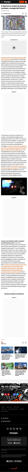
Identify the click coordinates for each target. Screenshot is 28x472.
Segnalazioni (9, 407)
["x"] (11, 394)
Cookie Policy (4, 409)
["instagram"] (5, 394)
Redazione (22, 409)
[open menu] (1, 1)
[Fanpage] (14, 433)
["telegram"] (17, 394)
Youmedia (3, 407)
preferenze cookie (5, 411)
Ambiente (2, 339)
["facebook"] (14, 394)
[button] (26, 13)
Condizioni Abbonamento (13, 409)
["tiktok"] (2, 394)
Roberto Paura (8, 13)
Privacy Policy (16, 407)
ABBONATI (21, 1)
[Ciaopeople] (14, 468)
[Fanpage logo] (7, 2)
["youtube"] (8, 394)
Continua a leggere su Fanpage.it (14, 294)
